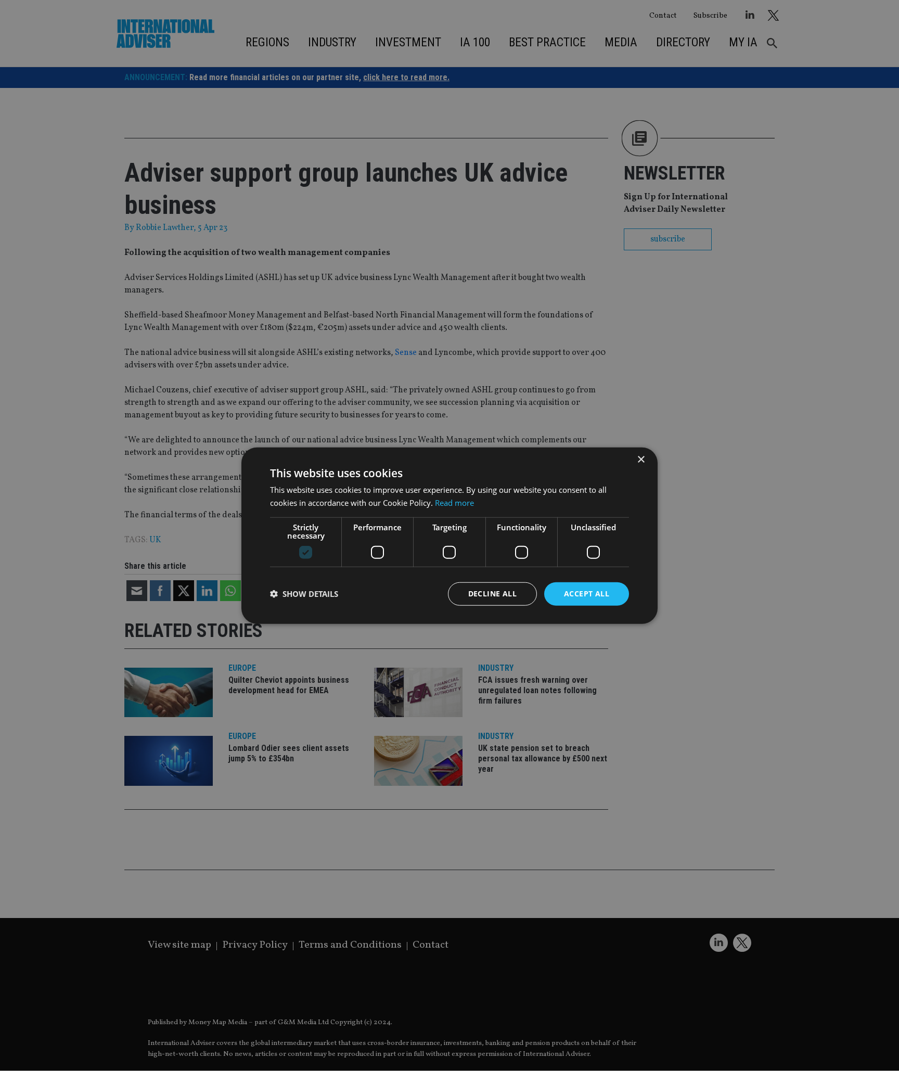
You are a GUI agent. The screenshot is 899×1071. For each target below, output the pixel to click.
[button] (304, 593)
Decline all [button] (492, 593)
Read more (454, 503)
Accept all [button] (586, 593)
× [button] (641, 460)
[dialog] (449, 535)
